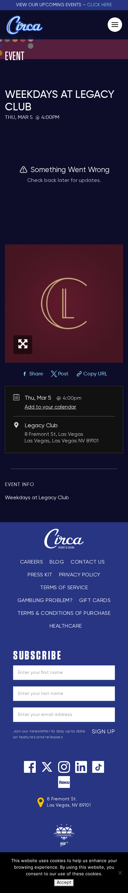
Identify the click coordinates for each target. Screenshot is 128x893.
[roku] (64, 782)
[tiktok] (98, 767)
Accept (64, 883)
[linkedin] (81, 767)
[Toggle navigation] (115, 24)
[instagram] (64, 767)
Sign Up (103, 732)
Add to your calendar (50, 407)
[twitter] (47, 767)
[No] (120, 872)
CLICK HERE (99, 5)
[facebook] (30, 767)
